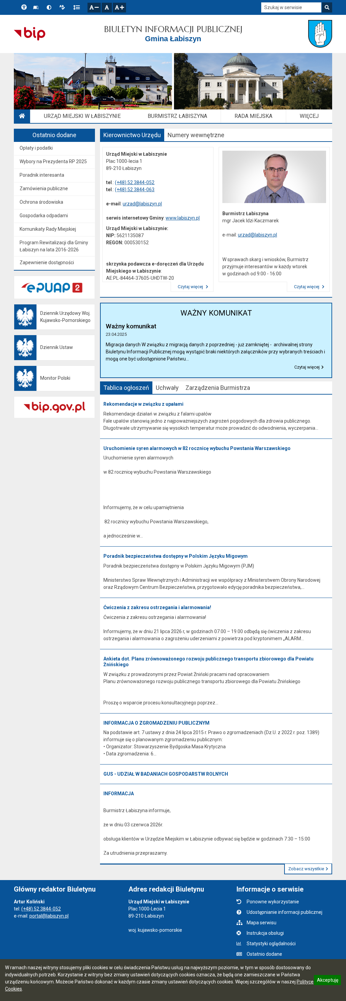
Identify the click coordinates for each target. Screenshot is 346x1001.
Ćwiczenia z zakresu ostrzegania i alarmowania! (157, 607)
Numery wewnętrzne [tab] (196, 135)
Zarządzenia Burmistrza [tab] (218, 387)
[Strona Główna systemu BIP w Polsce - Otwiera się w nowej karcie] (29, 34)
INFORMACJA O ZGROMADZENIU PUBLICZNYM (156, 723)
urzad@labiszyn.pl (142, 203)
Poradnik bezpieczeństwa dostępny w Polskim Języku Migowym (175, 556)
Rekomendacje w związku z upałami (143, 404)
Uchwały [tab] (167, 387)
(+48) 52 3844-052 (134, 182)
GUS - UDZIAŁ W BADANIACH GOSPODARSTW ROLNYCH (165, 774)
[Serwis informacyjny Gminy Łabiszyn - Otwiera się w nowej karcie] (320, 34)
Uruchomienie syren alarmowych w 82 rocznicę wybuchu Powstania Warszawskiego (197, 448)
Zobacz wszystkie (306, 868)
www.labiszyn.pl (183, 218)
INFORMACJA (118, 793)
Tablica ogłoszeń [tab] (126, 387)
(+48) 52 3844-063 (134, 189)
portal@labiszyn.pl (49, 916)
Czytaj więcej (191, 286)
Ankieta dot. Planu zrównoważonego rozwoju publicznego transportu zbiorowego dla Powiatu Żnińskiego (208, 661)
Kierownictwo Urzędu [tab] (132, 135)
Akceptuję (327, 981)
